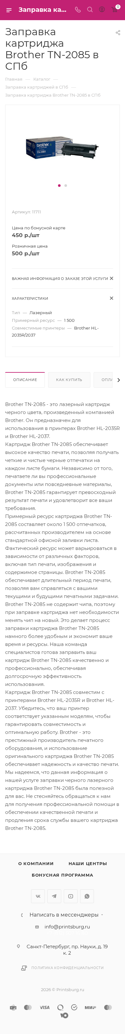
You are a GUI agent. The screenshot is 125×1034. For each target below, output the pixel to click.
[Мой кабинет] (102, 10)
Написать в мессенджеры (64, 915)
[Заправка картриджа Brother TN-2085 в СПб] (62, 147)
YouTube (71, 896)
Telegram (54, 896)
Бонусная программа (62, 875)
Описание (25, 380)
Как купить (69, 380)
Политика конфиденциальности (67, 968)
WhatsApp (87, 896)
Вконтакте (38, 896)
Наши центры (88, 863)
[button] (59, 185)
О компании (36, 863)
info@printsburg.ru (67, 927)
